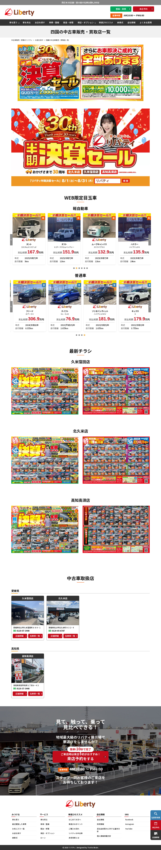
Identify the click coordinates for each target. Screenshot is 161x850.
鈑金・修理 (68, 22)
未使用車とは (74, 837)
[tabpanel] (27, 239)
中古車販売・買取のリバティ (21, 40)
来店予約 (143, 8)
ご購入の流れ (74, 828)
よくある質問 (146, 22)
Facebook (129, 819)
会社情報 (131, 22)
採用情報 (100, 824)
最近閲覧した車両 (19, 824)
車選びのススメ (106, 22)
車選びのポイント (76, 824)
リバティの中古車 (76, 833)
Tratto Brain (92, 847)
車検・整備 (54, 22)
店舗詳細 (19, 635)
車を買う (13, 22)
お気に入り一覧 (18, 828)
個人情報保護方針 (104, 836)
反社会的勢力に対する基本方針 (108, 830)
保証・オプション (86, 22)
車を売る (27, 22)
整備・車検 (121, 8)
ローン (43, 837)
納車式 (120, 22)
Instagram (129, 824)
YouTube (128, 828)
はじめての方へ (75, 819)
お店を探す (40, 22)
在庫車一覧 (35, 635)
